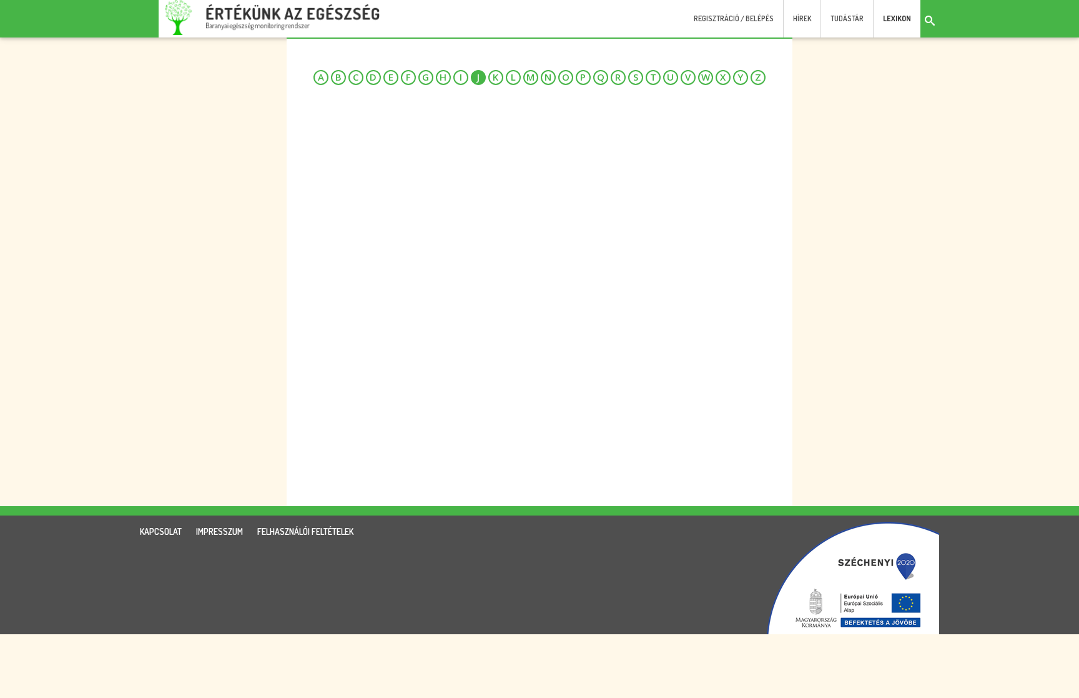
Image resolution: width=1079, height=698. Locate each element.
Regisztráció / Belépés (734, 18)
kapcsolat (161, 531)
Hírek (802, 18)
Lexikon (897, 18)
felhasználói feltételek (305, 531)
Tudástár (847, 18)
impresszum (219, 531)
